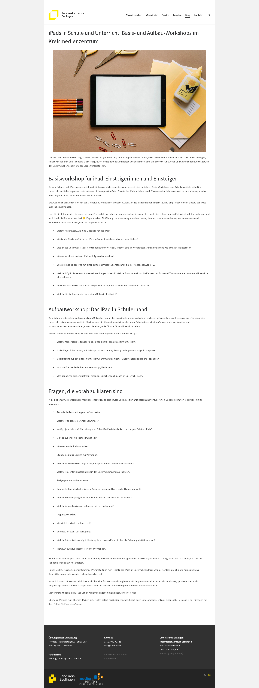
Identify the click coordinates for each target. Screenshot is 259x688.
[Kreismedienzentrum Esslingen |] (67, 14)
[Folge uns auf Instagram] (209, 675)
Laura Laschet (95, 574)
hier (134, 592)
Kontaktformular (58, 574)
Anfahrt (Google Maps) (171, 653)
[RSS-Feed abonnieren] (205, 675)
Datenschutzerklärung (115, 654)
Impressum (110, 658)
